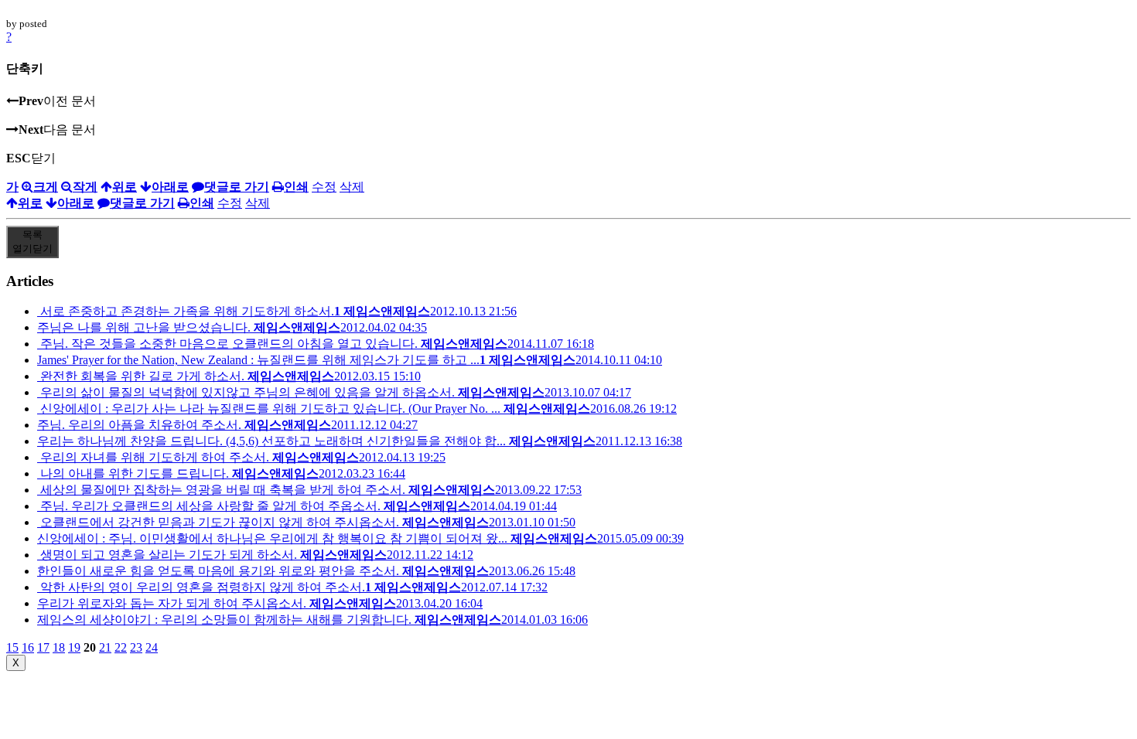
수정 (324, 186)
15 (12, 647)
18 (59, 647)
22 (120, 647)
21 (105, 647)
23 (136, 647)
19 (74, 647)
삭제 (352, 186)
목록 (32, 241)
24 (151, 647)
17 (43, 647)
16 (28, 647)
